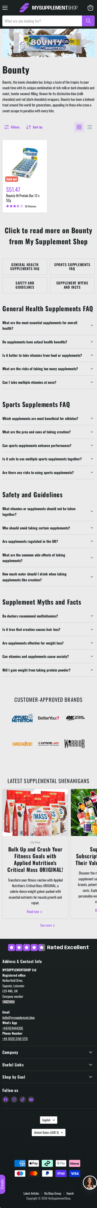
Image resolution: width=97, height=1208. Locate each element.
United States (46, 1132)
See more (46, 925)
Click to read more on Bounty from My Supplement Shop (48, 235)
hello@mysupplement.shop (18, 1017)
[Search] (88, 21)
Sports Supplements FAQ (72, 266)
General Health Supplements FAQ (24, 266)
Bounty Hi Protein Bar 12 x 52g (23, 198)
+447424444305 (12, 1027)
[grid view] (79, 127)
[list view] (89, 127)
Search (70, 1193)
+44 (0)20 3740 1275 (15, 1038)
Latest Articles (31, 1193)
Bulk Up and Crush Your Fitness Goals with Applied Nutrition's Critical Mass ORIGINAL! (35, 859)
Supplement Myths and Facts (72, 284)
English (46, 1120)
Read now (33, 911)
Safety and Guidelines (25, 284)
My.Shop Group (52, 1193)
